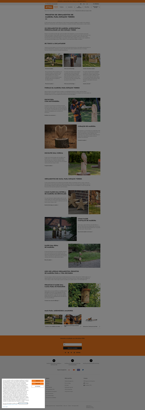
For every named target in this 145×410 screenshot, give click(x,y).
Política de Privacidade (23, 403)
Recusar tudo (38, 383)
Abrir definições (37, 386)
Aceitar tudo (38, 380)
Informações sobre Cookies (12, 404)
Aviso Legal (5, 406)
